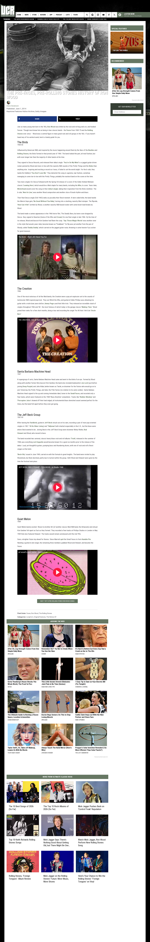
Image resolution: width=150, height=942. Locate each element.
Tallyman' (51, 426)
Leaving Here (28, 185)
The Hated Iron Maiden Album (24, 19)
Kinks (91, 166)
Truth (73, 438)
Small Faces (75, 393)
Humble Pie (86, 539)
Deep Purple (27, 386)
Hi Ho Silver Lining (37, 426)
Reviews (43, 15)
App (51, 15)
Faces (68, 130)
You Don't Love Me (39, 173)
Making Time (87, 307)
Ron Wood (51, 127)
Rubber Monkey (86, 397)
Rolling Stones (23, 154)
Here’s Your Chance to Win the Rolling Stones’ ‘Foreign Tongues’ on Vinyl (91, 879)
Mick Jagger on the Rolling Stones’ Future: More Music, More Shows (56, 878)
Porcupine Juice (24, 400)
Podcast (59, 15)
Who (79, 185)
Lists (68, 15)
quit (62, 539)
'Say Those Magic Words (72, 220)
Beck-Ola (21, 454)
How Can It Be (23, 205)
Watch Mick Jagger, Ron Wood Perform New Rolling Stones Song (92, 842)
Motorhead (21, 189)
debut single (53, 189)
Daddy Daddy (33, 227)
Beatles (91, 150)
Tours (75, 15)
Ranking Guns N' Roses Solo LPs (48, 19)
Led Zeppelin (38, 442)
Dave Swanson (13, 106)
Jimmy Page (49, 303)
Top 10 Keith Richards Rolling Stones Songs (22, 841)
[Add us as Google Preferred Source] (92, 15)
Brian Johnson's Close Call (97, 19)
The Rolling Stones (45, 613)
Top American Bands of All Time (125, 50)
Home (19, 15)
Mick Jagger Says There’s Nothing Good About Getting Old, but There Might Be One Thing (56, 842)
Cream (59, 217)
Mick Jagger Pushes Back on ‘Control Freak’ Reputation (91, 807)
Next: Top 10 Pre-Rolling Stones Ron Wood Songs (57, 601)
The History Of (51, 617)
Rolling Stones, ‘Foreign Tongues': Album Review (20, 877)
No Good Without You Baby (44, 201)
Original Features (40, 617)
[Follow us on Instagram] (98, 15)
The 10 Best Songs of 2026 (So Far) (21, 807)
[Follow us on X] (114, 15)
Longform (29, 617)
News (27, 15)
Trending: (7, 19)
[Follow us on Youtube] (103, 15)
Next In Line (27, 192)
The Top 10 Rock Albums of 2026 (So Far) (56, 807)
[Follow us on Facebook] (109, 15)
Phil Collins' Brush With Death (73, 19)
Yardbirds (33, 423)
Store (34, 15)
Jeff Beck (48, 423)
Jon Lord (84, 383)
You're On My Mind (71, 162)
